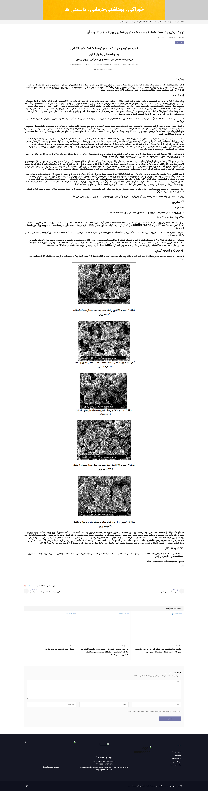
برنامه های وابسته (175, 765)
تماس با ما (178, 755)
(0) (163, 37)
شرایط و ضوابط (176, 762)
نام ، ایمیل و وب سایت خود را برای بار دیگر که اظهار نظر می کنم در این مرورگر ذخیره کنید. (152, 711)
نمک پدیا (179, 42)
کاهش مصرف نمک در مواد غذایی (60, 649)
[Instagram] (27, 786)
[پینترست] (25, 586)
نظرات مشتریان (176, 758)
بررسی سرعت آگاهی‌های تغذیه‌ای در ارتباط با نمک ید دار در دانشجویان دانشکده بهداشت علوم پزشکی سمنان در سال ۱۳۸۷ (104, 652)
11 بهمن (171, 37)
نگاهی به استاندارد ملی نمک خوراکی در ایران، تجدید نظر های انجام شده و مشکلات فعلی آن (158, 650)
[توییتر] (29, 586)
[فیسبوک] (34, 586)
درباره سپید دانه (176, 752)
